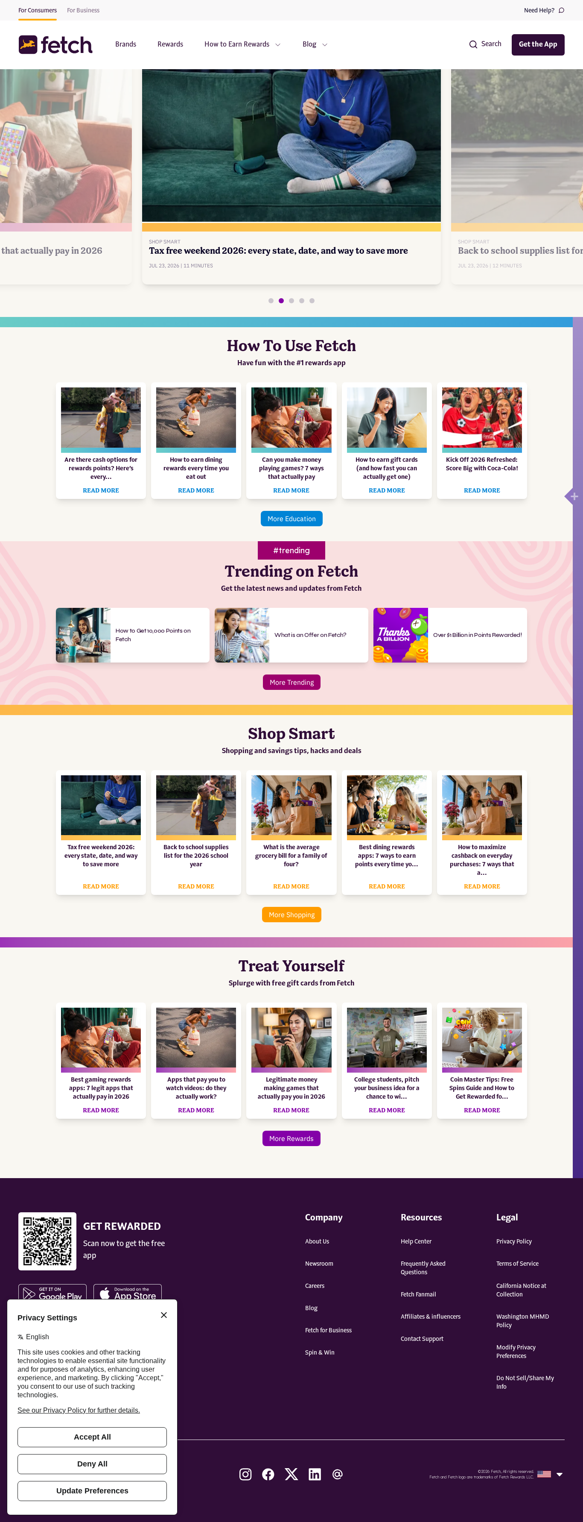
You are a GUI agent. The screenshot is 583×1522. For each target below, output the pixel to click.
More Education (292, 518)
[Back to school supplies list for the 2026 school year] (291, 300)
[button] (60, 44)
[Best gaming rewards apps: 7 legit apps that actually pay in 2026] (271, 300)
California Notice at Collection (521, 1290)
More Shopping (292, 914)
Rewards (170, 44)
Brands (125, 44)
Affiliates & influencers (431, 1317)
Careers (314, 1286)
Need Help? (539, 11)
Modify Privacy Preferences (516, 1352)
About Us (317, 1242)
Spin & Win (320, 1353)
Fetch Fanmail (418, 1295)
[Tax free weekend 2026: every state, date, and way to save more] (281, 300)
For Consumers (37, 11)
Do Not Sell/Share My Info (525, 1382)
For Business (83, 11)
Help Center (416, 1242)
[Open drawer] (568, 496)
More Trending (292, 682)
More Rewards (291, 1138)
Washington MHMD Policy (522, 1321)
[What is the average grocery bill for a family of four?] (301, 300)
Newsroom (319, 1264)
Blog (311, 1308)
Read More (101, 491)
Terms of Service (517, 1264)
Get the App (538, 44)
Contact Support (422, 1339)
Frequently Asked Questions (423, 1268)
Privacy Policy (514, 1242)
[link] (291, 164)
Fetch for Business (328, 1331)
